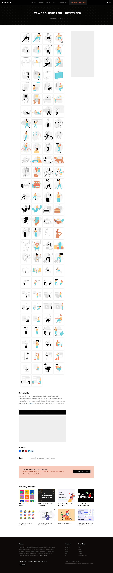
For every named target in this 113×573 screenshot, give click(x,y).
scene (47, 458)
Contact (80, 551)
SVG (61, 18)
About (54, 2)
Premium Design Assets (79, 2)
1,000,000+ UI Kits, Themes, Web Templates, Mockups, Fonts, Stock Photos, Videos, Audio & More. (43, 471)
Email (66, 553)
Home (45, 8)
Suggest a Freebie (63, 2)
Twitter (66, 549)
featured (48, 2)
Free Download (42, 412)
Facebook (67, 547)
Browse (33, 2)
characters (32, 458)
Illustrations (50, 8)
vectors (53, 458)
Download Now (82, 471)
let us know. (43, 555)
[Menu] (109, 2)
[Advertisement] (42, 429)
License (80, 553)
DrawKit (31, 403)
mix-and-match (40, 458)
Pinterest (67, 551)
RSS (66, 555)
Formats (40, 2)
